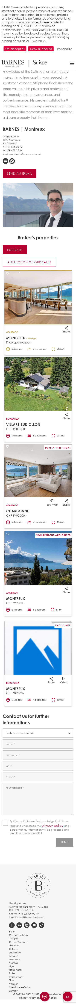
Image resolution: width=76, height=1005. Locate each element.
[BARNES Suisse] (24, 63)
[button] (72, 63)
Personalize (64, 49)
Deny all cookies (41, 49)
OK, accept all (15, 49)
